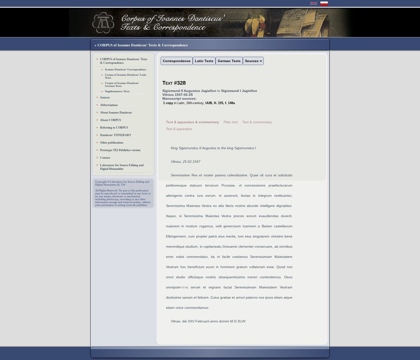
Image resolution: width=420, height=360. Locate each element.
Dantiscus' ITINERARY (115, 135)
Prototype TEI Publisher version (120, 150)
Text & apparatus (179, 129)
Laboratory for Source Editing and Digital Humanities (122, 167)
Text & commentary (257, 122)
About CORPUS (110, 120)
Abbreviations (109, 105)
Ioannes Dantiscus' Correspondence (125, 69)
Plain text (231, 122)
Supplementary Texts (117, 91)
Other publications (111, 142)
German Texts (229, 61)
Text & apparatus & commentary (192, 122)
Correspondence (177, 61)
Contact (105, 157)
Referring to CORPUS (114, 127)
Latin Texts (204, 61)
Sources (105, 97)
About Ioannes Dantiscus (116, 112)
